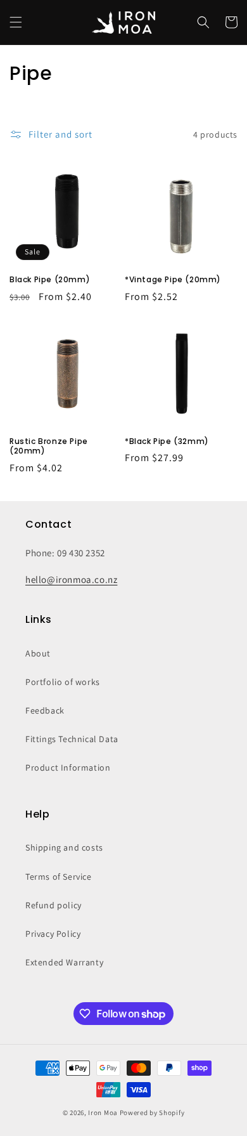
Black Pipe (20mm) (50, 280)
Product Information (67, 767)
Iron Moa (103, 1112)
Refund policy (53, 905)
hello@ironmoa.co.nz (71, 579)
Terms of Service (58, 876)
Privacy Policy (52, 933)
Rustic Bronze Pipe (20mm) (49, 446)
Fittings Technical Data (71, 739)
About (38, 653)
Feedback (45, 710)
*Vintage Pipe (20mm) (173, 280)
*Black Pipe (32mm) (167, 441)
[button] (16, 22)
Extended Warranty (64, 962)
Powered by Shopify (152, 1112)
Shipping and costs (64, 847)
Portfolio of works (62, 682)
